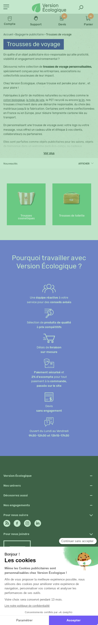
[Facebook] (17, 522)
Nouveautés (10, 163)
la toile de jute (35, 100)
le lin (82, 100)
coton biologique (14, 100)
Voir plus (49, 153)
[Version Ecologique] (49, 8)
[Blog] (6, 522)
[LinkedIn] (37, 522)
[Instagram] (27, 522)
